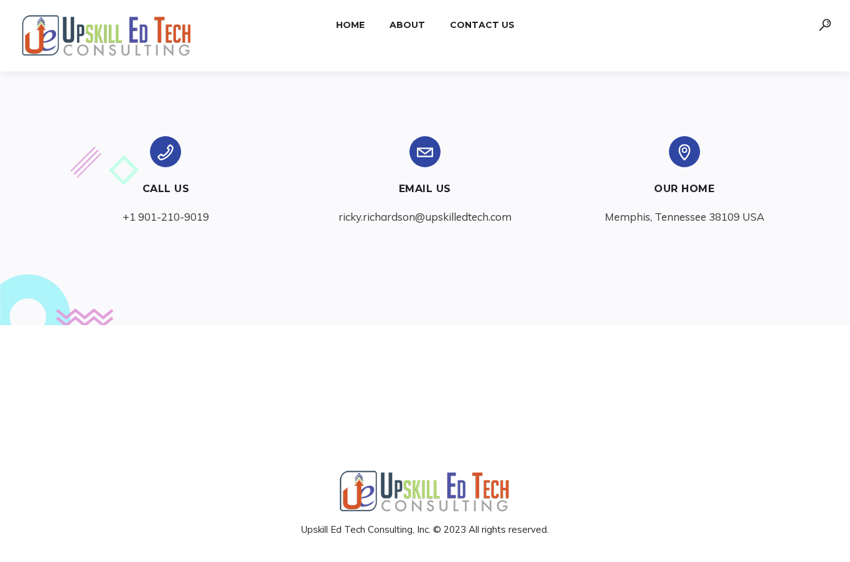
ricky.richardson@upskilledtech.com (425, 216)
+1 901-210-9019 (166, 216)
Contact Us (482, 24)
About (407, 24)
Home (350, 24)
